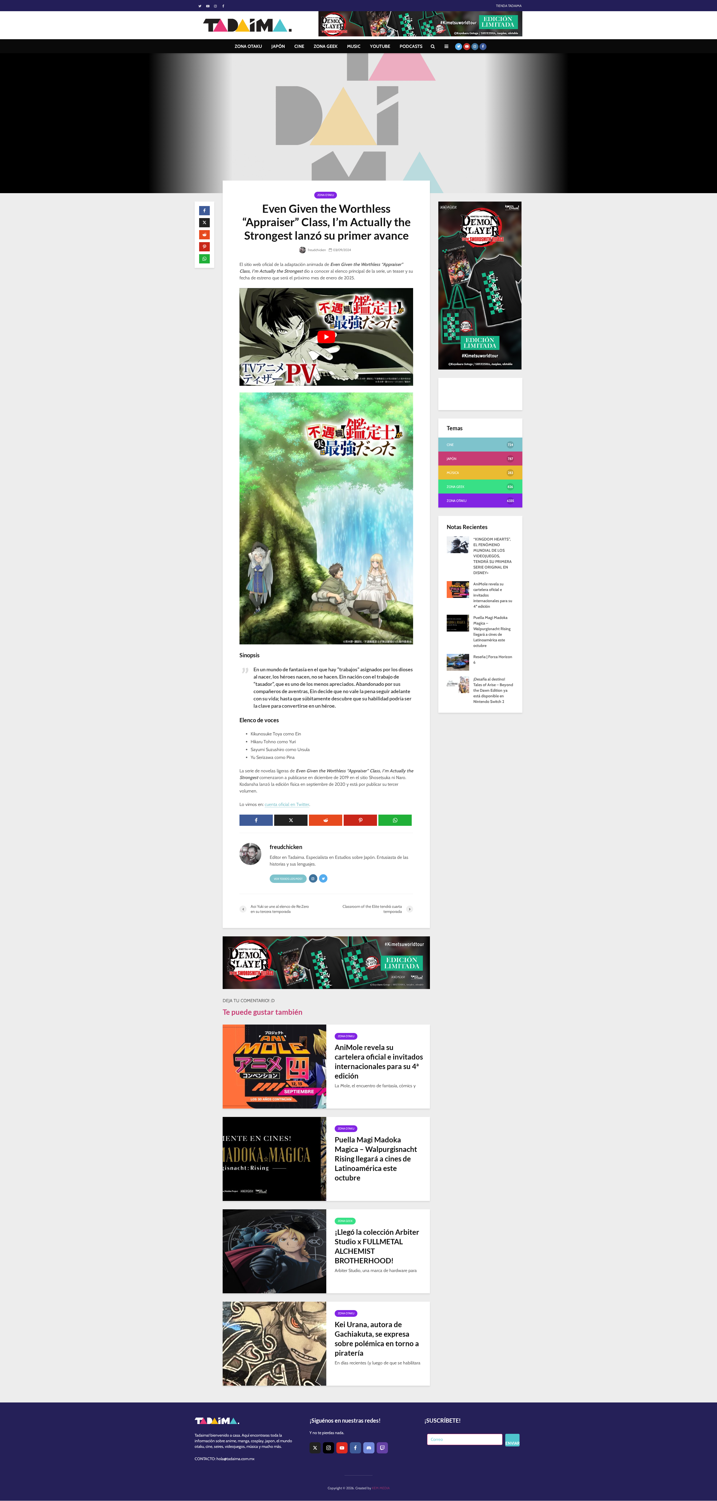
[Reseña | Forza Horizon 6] (458, 661)
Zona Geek (345, 1221)
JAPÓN (278, 46)
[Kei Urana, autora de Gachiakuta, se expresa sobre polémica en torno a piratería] (274, 1343)
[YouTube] (342, 1447)
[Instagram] (328, 1447)
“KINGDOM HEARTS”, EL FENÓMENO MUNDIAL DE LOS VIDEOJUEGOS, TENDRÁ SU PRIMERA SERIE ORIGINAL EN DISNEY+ (492, 556)
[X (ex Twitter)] (315, 1447)
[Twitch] (382, 1447)
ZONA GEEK (325, 46)
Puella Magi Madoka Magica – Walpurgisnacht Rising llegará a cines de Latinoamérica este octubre (376, 1158)
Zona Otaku (325, 195)
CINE (299, 46)
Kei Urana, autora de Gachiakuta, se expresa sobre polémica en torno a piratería (377, 1338)
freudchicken (316, 250)
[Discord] (368, 1447)
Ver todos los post (288, 879)
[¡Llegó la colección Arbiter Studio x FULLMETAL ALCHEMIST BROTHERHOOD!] (274, 1251)
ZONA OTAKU (248, 46)
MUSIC (353, 46)
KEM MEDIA (381, 1488)
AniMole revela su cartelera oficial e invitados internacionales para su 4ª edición (379, 1061)
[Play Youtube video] (326, 337)
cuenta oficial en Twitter (287, 804)
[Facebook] (355, 1447)
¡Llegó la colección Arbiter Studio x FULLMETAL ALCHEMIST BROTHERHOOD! (377, 1246)
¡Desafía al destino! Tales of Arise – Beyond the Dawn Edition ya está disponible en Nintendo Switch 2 (493, 690)
